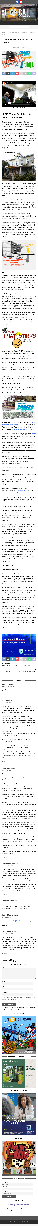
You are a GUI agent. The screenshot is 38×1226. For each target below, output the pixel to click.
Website (4, 992)
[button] (35, 22)
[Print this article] (25, 73)
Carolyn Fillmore (19, 47)
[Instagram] (17, 2)
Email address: (6, 1191)
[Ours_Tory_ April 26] (19, 1174)
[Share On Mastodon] (34, 73)
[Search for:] (19, 27)
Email (3, 986)
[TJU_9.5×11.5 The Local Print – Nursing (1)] (19, 1134)
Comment (5, 967)
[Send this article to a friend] (21, 73)
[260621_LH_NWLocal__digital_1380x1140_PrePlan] (19, 1086)
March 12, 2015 (8, 47)
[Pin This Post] (17, 73)
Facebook (21, 491)
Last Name (5, 1186)
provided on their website (22, 429)
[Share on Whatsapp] (29, 73)
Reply (5, 694)
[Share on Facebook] (4, 73)
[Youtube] (20, 2)
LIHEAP (33, 434)
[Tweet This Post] (8, 73)
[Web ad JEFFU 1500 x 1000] (19, 656)
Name (4, 981)
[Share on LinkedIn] (12, 73)
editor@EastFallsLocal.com (19, 921)
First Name (5, 1182)
